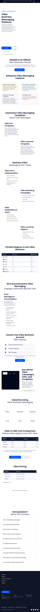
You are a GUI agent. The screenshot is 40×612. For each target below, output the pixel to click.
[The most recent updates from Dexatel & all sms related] (33, 609)
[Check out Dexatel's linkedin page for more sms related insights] (31, 609)
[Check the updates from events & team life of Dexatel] (35, 609)
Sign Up (6, 48)
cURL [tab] (5, 373)
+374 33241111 (29, 596)
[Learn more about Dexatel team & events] (37, 609)
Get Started (20, 360)
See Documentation (28, 390)
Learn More (34, 1)
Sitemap (24, 607)
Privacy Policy (4, 607)
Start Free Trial (19, 69)
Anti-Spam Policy (18, 607)
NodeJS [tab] (14, 373)
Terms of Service (11, 607)
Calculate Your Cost (15, 457)
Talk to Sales (26, 457)
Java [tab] (9, 373)
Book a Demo (15, 48)
